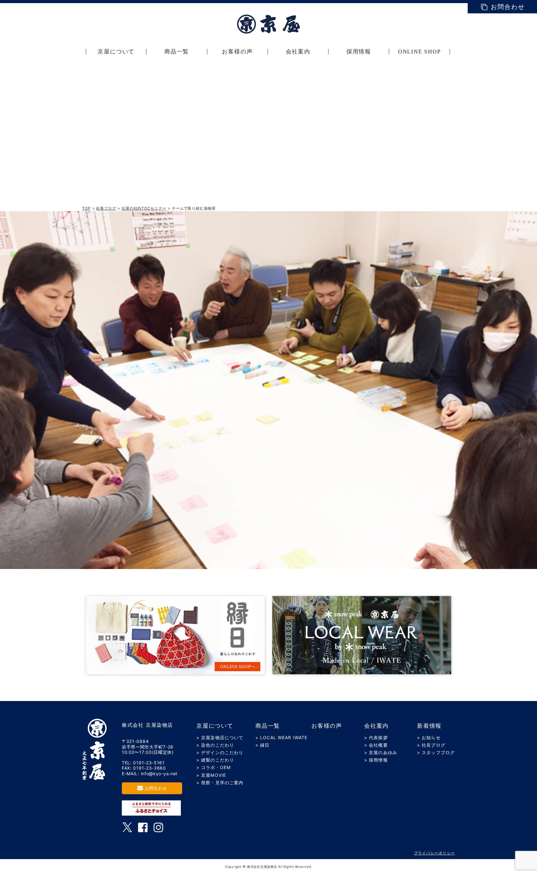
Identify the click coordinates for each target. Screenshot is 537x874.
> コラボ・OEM (213, 767)
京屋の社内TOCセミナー (144, 208)
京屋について (214, 726)
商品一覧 (267, 726)
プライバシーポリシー (434, 853)
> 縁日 (262, 745)
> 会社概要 (376, 745)
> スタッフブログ (436, 752)
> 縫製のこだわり (215, 759)
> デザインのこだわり (219, 752)
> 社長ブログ (431, 745)
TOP (86, 208)
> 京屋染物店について (219, 737)
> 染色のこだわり (215, 745)
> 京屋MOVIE (211, 775)
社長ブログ (106, 208)
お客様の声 (326, 726)
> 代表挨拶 (376, 737)
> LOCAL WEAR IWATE (281, 737)
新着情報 (429, 726)
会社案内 (376, 726)
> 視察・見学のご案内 (219, 782)
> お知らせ (429, 737)
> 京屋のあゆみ (380, 752)
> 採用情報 (376, 759)
